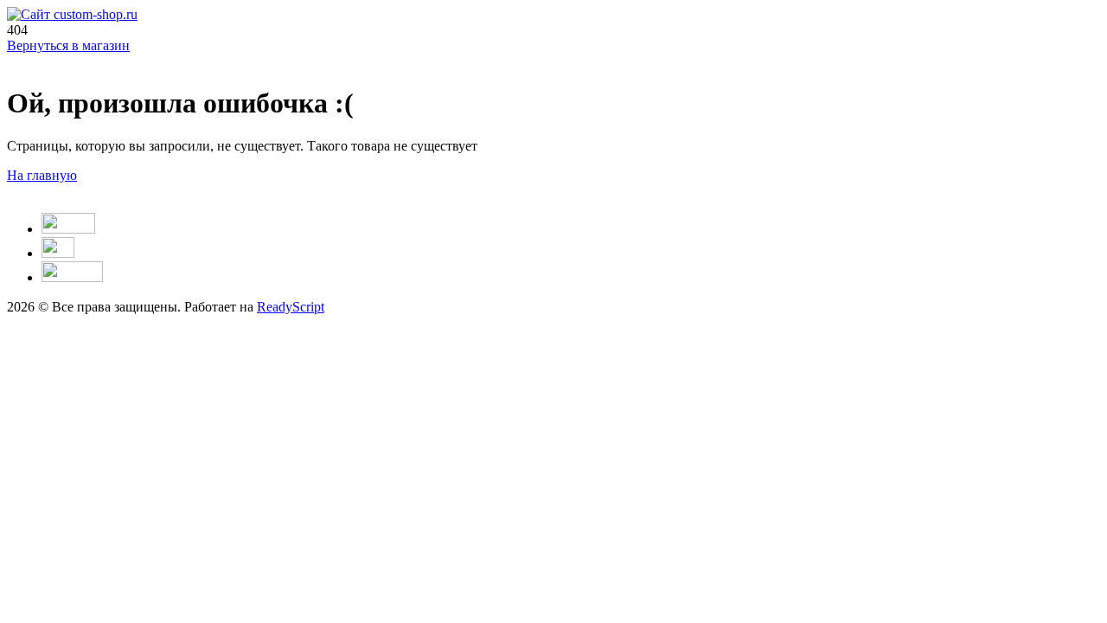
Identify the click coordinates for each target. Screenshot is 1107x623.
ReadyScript (290, 306)
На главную (42, 175)
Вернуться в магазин (68, 45)
